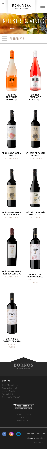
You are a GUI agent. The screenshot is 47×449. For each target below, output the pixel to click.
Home (13, 28)
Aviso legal (30, 434)
